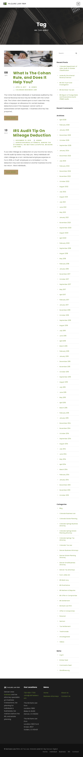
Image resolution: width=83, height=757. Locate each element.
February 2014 (64, 475)
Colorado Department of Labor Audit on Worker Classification (68, 68)
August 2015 (64, 382)
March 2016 (63, 346)
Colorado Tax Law (66, 545)
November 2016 (65, 310)
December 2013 (65, 485)
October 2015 (64, 372)
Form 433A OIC (65, 575)
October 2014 (64, 433)
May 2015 (63, 397)
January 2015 (64, 418)
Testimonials (64, 632)
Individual (53, 752)
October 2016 (64, 315)
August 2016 (64, 325)
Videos (62, 642)
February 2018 (64, 264)
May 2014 (63, 459)
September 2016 (65, 320)
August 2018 (64, 253)
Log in (62, 655)
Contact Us (65, 696)
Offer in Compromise (67, 611)
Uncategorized (65, 637)
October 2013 (64, 495)
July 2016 (63, 331)
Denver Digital (52, 749)
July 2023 (63, 161)
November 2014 (65, 428)
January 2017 (64, 305)
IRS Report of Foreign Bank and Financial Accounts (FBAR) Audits (69, 97)
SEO (42, 749)
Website (33, 749)
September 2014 (65, 439)
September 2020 (65, 228)
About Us (64, 693)
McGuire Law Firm (66, 606)
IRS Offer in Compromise (68, 596)
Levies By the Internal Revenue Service (67, 77)
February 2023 (64, 166)
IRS (69, 752)
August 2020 (64, 233)
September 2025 (65, 145)
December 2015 (65, 361)
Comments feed (65, 665)
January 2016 (64, 356)
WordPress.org (65, 670)
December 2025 (65, 135)
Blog (61, 508)
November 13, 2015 (23, 140)
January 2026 (64, 130)
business (7, 694)
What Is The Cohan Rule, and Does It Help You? (32, 77)
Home (46, 693)
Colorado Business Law (26, 90)
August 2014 (64, 444)
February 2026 (65, 125)
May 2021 (63, 212)
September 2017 (65, 284)
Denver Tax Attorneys (67, 570)
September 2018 (65, 248)
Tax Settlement (65, 626)
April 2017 (63, 295)
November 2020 (65, 223)
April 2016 (63, 341)
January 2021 (64, 217)
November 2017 (65, 274)
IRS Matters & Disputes (34, 145)
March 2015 (63, 408)
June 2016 (63, 336)
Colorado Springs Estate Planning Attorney (68, 532)
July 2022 (63, 192)
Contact (75, 752)
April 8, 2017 (21, 87)
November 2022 (65, 176)
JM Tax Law (24, 749)
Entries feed (64, 660)
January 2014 (64, 480)
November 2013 (65, 490)
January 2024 (64, 151)
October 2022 (64, 181)
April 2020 (63, 238)
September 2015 (65, 377)
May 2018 (63, 259)
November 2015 (65, 367)
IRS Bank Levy (64, 580)
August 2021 (64, 197)
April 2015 (63, 403)
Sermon (62, 621)
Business (62, 752)
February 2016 (64, 351)
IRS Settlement (65, 601)
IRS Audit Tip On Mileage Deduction (32, 133)
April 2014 (63, 464)
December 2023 (65, 156)
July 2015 (63, 387)
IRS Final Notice (65, 585)
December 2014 (65, 423)
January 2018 (64, 269)
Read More (11, 118)
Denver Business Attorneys (28, 142)
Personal (62, 616)
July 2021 (63, 202)
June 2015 (63, 392)
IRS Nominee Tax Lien (67, 90)
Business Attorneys (51, 696)
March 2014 (64, 469)
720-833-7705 (29, 693)
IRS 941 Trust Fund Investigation (66, 84)
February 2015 (64, 413)
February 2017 (64, 300)
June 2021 (63, 207)
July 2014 (63, 449)
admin (34, 87)
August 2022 (64, 187)
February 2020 (65, 243)
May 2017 (63, 289)
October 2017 (64, 279)
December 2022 (65, 171)
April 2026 (63, 120)
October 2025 (64, 140)
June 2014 (63, 454)
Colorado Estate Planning (68, 519)
